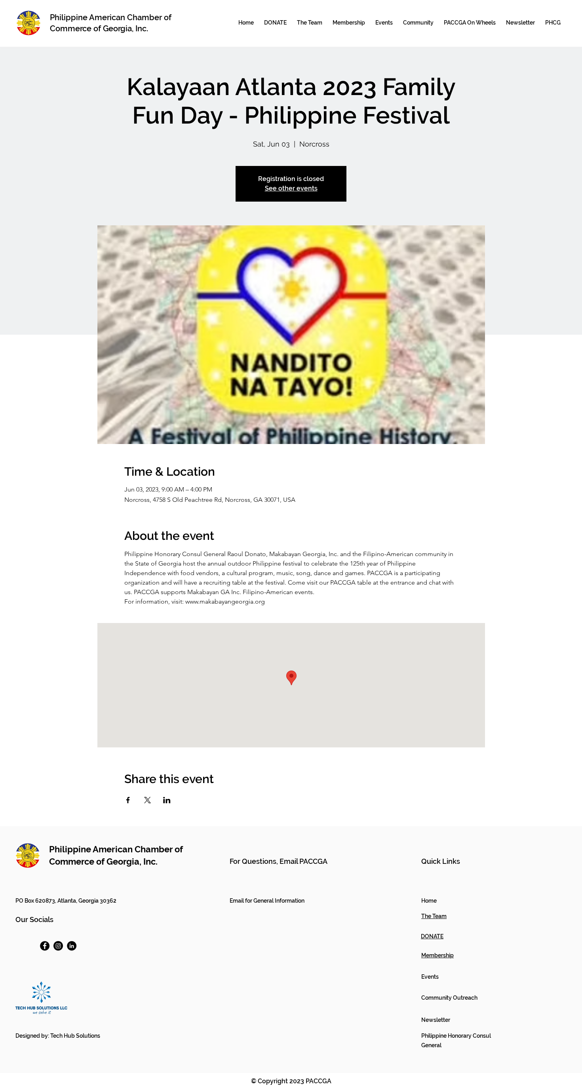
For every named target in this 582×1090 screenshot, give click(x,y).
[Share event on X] (147, 800)
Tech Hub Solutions (75, 1036)
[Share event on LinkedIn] (167, 800)
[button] (348, 22)
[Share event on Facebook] (128, 800)
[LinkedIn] (71, 946)
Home (429, 901)
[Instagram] (58, 946)
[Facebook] (44, 946)
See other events (291, 188)
